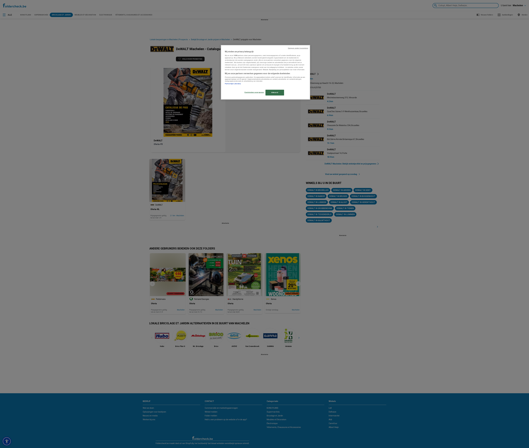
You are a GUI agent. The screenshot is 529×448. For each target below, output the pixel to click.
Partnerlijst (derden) (233, 84)
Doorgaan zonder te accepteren (298, 48)
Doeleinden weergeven (254, 92)
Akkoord (274, 92)
